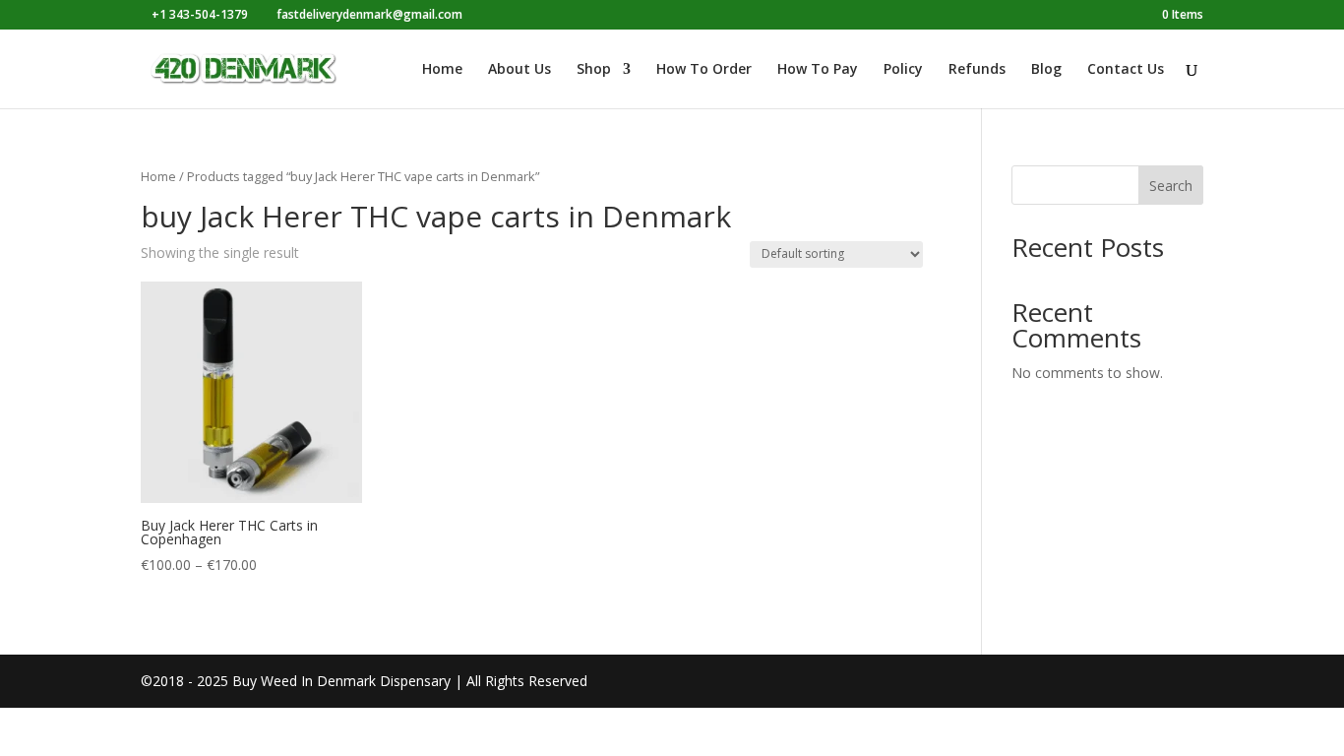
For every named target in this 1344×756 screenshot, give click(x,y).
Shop (594, 70)
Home (442, 70)
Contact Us (1125, 70)
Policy (903, 70)
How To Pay (817, 70)
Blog (1046, 70)
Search (1170, 185)
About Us (519, 70)
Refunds (977, 70)
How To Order (704, 70)
